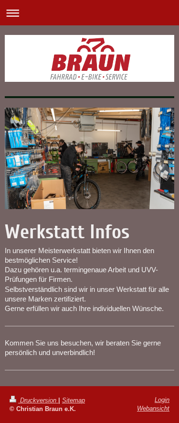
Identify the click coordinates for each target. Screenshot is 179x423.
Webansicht (153, 408)
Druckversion (38, 400)
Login (162, 399)
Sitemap (73, 400)
